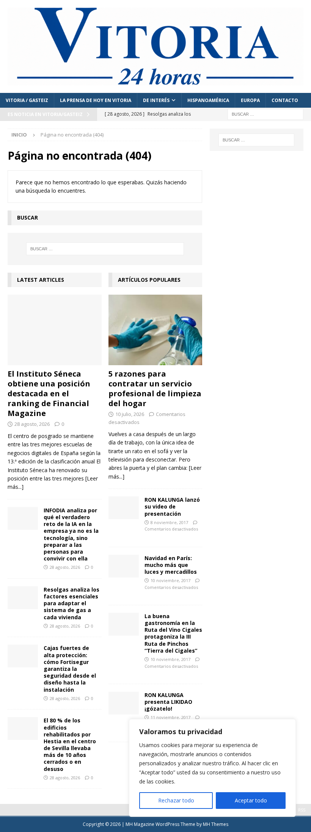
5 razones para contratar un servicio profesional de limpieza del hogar (154, 388)
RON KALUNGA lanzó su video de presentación (172, 506)
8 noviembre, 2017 (169, 522)
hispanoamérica (208, 100)
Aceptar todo (251, 800)
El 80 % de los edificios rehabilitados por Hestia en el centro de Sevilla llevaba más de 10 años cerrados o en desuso (70, 744)
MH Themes (215, 824)
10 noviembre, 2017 (170, 580)
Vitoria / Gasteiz (27, 100)
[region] (212, 768)
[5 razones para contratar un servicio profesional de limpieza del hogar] (155, 330)
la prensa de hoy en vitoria (95, 100)
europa (250, 100)
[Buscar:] (265, 114)
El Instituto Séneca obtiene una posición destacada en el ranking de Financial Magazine (49, 393)
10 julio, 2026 (129, 414)
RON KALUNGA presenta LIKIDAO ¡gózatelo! (168, 701)
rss (301, 810)
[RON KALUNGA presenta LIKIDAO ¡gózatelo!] (123, 703)
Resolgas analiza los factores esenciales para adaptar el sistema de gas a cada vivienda (71, 603)
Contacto (285, 100)
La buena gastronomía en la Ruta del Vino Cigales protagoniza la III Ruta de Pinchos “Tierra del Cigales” (173, 633)
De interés (156, 100)
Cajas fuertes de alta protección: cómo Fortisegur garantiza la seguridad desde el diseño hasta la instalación (70, 668)
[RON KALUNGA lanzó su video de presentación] (123, 507)
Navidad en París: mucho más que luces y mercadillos (171, 564)
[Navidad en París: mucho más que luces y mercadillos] (123, 566)
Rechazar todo (176, 800)
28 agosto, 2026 (32, 424)
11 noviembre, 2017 (170, 717)
